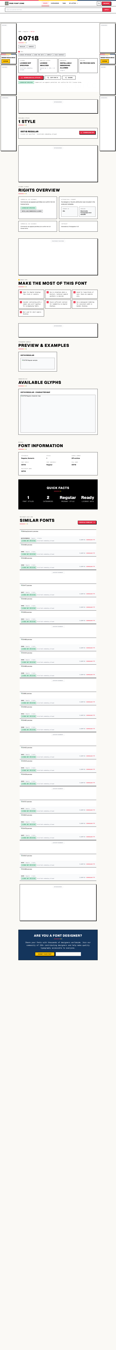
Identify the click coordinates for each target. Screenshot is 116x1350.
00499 (22, 876)
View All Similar (85, 522)
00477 (22, 592)
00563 (22, 713)
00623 (22, 822)
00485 (22, 551)
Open (5, 61)
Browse (106, 3)
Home (19, 31)
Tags (64, 3)
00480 (22, 727)
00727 (22, 808)
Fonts (45, 3)
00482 (22, 605)
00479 (22, 835)
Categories (55, 3)
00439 (22, 781)
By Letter (72, 3)
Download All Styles (32, 77)
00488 (22, 673)
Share (70, 77)
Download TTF (90, 539)
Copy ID (83, 539)
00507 (22, 862)
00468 (22, 565)
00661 (22, 700)
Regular (22, 46)
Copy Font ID (54, 77)
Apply (107, 9)
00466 (22, 646)
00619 (22, 619)
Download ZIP (88, 132)
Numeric (31, 46)
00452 (22, 754)
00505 (22, 768)
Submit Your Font (45, 954)
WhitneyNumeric (25, 538)
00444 (22, 659)
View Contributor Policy (68, 954)
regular (26, 31)
